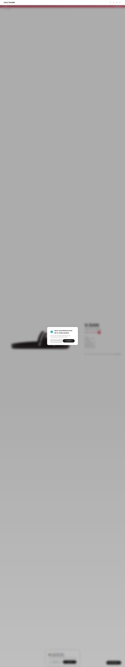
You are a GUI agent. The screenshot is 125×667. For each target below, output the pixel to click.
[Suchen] (110, 2)
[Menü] (120, 2)
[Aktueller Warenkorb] (116, 2)
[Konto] (113, 2)
